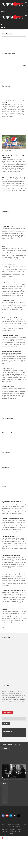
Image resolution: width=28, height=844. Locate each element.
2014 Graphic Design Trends (8, 264)
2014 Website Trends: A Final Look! (10, 335)
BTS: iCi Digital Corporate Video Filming (11, 779)
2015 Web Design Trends (8, 368)
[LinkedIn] (10, 815)
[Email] (14, 815)
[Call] (18, 815)
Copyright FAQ (13, 831)
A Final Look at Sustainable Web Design (11, 573)
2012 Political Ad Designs (8, 226)
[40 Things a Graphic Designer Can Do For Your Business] (14, 486)
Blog (20, 831)
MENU (3, 11)
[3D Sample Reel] (14, 452)
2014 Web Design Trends (8, 300)
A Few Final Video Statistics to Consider (11, 555)
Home (11, 833)
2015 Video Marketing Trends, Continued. (11, 351)
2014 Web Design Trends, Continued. (10, 317)
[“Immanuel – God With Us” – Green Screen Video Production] (14, 85)
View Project (7, 712)
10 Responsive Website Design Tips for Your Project (14, 178)
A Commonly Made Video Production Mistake (12, 518)
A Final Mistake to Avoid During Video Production (14, 590)
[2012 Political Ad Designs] (14, 211)
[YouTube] (7, 815)
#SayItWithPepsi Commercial (9, 150)
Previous (5, 748)
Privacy (19, 829)
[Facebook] (3, 815)
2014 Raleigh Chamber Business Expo (10, 282)
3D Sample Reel (5, 467)
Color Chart (4, 831)
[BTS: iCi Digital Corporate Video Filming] (14, 764)
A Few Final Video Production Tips (10, 536)
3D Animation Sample (7, 433)
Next (3, 627)
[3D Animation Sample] (14, 417)
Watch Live (12, 829)
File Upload (5, 829)
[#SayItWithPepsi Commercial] (14, 135)
